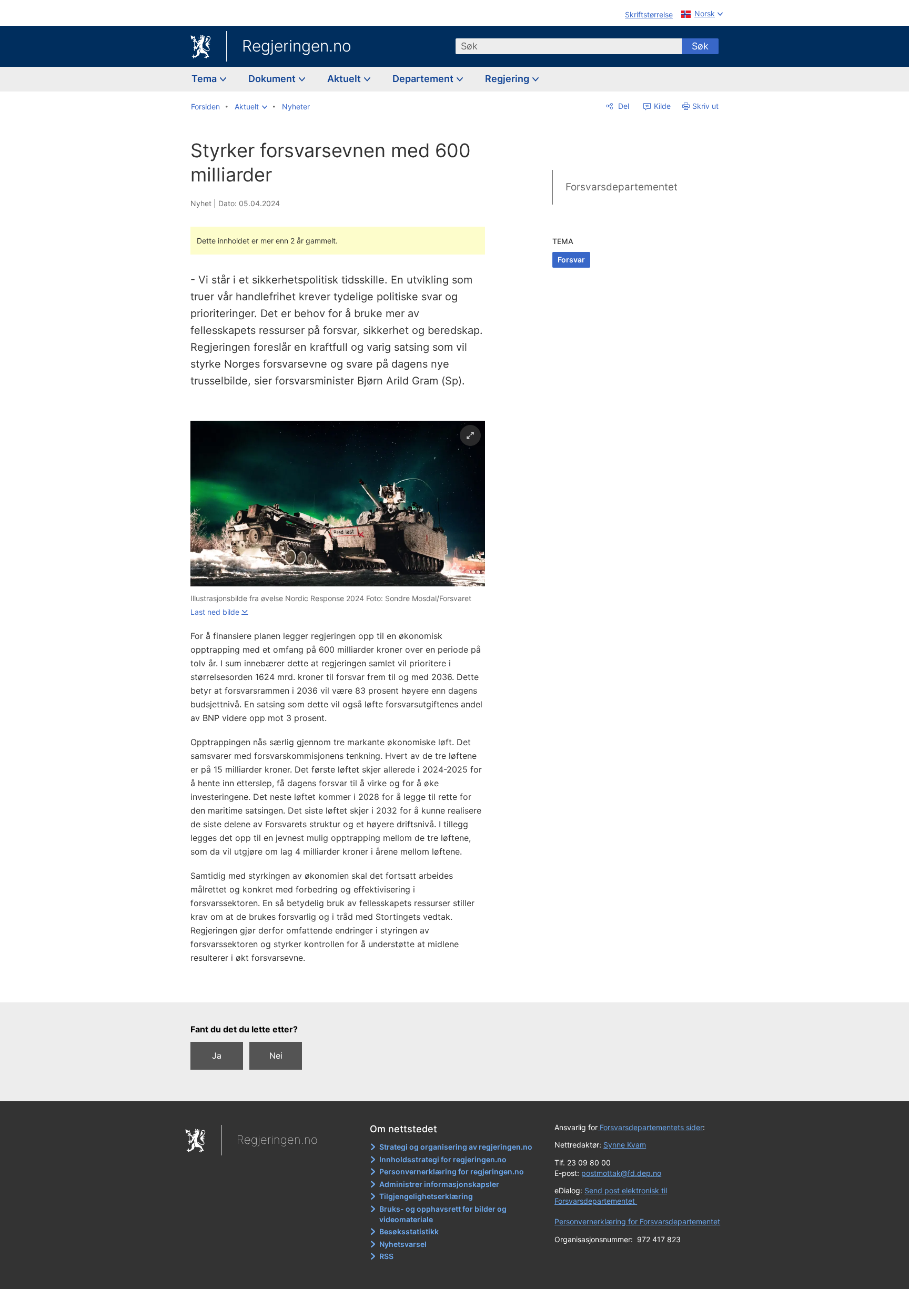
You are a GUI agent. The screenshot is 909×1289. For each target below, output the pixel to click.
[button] (251, 107)
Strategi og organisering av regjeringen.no (455, 1146)
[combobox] (569, 46)
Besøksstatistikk (409, 1231)
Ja (216, 1055)
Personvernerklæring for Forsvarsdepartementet (637, 1221)
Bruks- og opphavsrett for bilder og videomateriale (443, 1214)
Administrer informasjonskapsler (439, 1184)
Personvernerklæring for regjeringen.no (451, 1171)
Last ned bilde (214, 611)
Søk (700, 46)
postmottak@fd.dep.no (621, 1173)
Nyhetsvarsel (403, 1244)
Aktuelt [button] (345, 78)
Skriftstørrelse (649, 14)
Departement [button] (424, 78)
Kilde (661, 106)
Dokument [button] (273, 78)
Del (622, 106)
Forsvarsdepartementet (621, 187)
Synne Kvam (624, 1144)
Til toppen (343, 986)
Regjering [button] (508, 78)
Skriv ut (705, 106)
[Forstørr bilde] (470, 435)
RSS (386, 1256)
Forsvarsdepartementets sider (650, 1127)
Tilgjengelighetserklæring (426, 1196)
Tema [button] (205, 78)
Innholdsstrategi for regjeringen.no (443, 1159)
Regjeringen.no (296, 45)
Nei (275, 1055)
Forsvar (571, 259)
